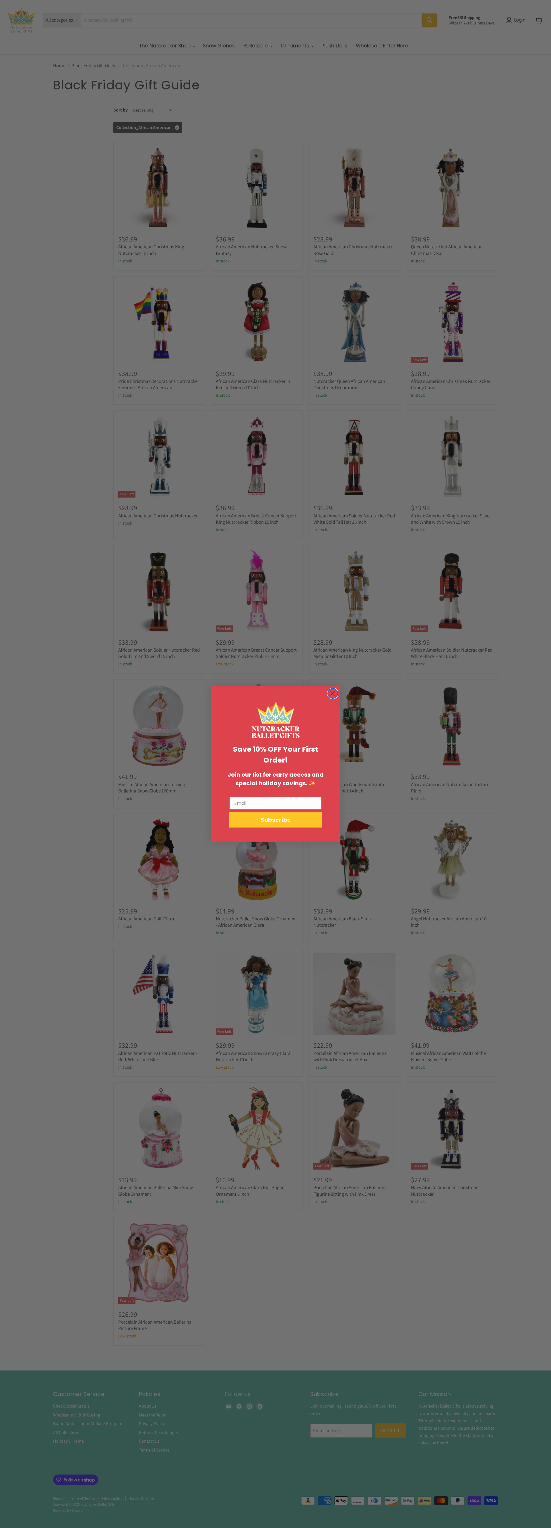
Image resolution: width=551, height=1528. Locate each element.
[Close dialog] (333, 693)
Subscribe (276, 820)
